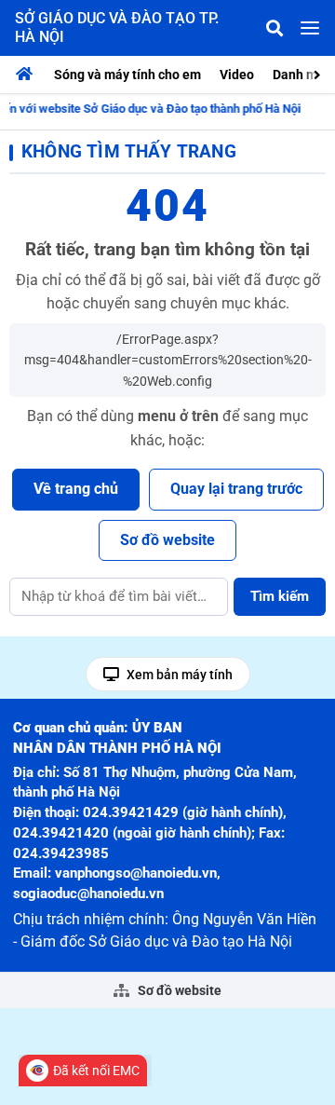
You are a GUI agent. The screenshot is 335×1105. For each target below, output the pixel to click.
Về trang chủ (76, 489)
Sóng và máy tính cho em (127, 74)
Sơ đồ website (167, 540)
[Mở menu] (310, 27)
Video (237, 74)
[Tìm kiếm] (274, 27)
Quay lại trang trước (236, 489)
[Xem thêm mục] (319, 73)
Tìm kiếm (279, 596)
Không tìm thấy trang (128, 151)
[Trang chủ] (29, 74)
